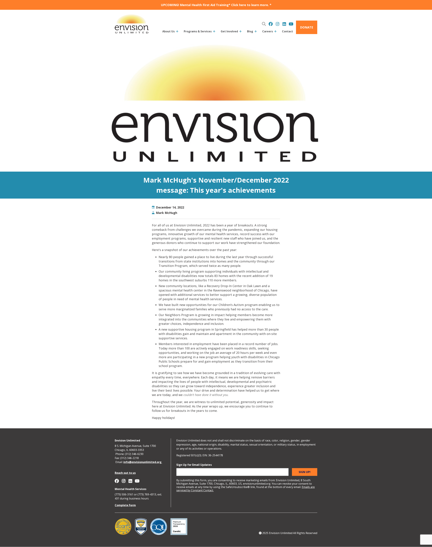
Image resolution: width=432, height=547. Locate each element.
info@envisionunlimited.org (142, 462)
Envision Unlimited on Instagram (277, 24)
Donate (306, 27)
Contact (287, 31)
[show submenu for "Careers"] (275, 32)
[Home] (131, 23)
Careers (267, 31)
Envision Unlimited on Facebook (270, 24)
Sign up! (304, 472)
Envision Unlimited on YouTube (291, 24)
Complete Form (125, 505)
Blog (250, 31)
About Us (168, 31)
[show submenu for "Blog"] (255, 32)
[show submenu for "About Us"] (177, 32)
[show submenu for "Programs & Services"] (214, 32)
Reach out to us (125, 473)
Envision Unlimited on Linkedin (284, 24)
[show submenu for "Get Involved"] (240, 32)
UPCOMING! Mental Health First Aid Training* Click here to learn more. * (216, 5)
